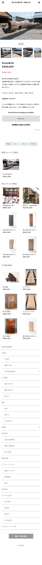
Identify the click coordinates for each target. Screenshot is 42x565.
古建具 (5, 377)
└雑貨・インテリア (8, 470)
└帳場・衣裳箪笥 (8, 446)
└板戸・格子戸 (7, 384)
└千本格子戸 (7, 421)
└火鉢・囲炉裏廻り (9, 371)
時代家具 (5, 433)
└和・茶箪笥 (7, 452)
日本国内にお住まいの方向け (21, 125)
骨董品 (4, 427)
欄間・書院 (5, 458)
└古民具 (5, 359)
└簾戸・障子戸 (7, 390)
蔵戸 (3, 402)
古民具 (4, 353)
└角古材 (5, 508)
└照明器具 (6, 477)
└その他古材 (7, 520)
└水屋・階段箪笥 (8, 439)
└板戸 (5, 408)
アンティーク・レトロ (8, 464)
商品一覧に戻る (21, 536)
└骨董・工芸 (7, 365)
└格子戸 (5, 415)
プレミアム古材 (6, 495)
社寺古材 (5, 489)
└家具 (5, 483)
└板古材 (5, 514)
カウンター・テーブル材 (9, 526)
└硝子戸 (5, 396)
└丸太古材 (6, 501)
